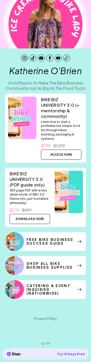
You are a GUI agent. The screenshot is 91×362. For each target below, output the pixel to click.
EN (48, 343)
